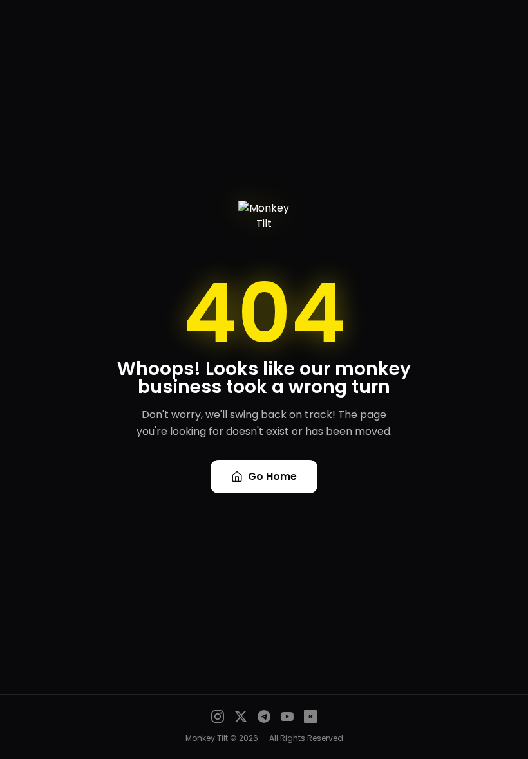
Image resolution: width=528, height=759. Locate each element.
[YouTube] (287, 716)
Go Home (272, 476)
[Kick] (310, 716)
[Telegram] (264, 716)
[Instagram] (217, 716)
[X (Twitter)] (240, 716)
